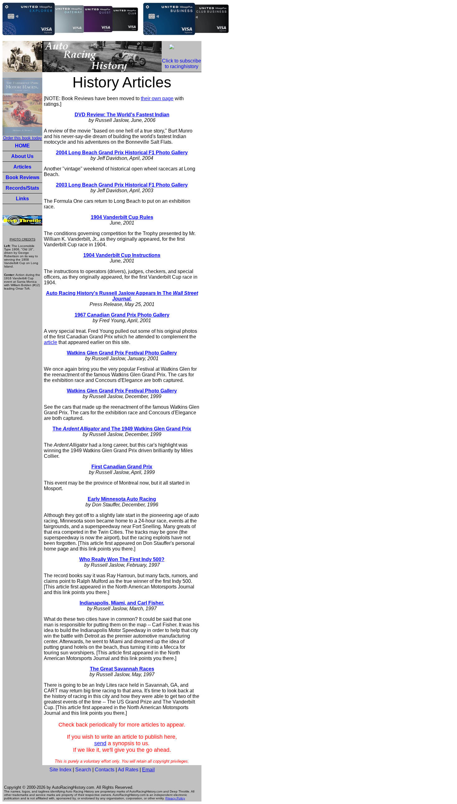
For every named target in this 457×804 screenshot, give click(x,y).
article (50, 342)
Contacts (104, 769)
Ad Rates (128, 769)
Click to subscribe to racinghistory (181, 63)
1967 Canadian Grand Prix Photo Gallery (122, 315)
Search (83, 769)
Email (148, 769)
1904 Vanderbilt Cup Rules (122, 217)
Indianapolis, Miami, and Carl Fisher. (122, 603)
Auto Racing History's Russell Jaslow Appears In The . (122, 295)
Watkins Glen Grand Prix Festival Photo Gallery (122, 353)
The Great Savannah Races (122, 669)
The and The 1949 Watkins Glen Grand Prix (122, 428)
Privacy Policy (175, 798)
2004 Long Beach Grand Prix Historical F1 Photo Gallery (122, 152)
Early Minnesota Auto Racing (122, 499)
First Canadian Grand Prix (121, 466)
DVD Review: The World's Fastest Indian (122, 114)
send (100, 743)
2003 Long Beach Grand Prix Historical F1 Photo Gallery (122, 185)
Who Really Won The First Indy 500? (121, 559)
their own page (157, 98)
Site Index (60, 769)
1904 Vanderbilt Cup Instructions (121, 255)
